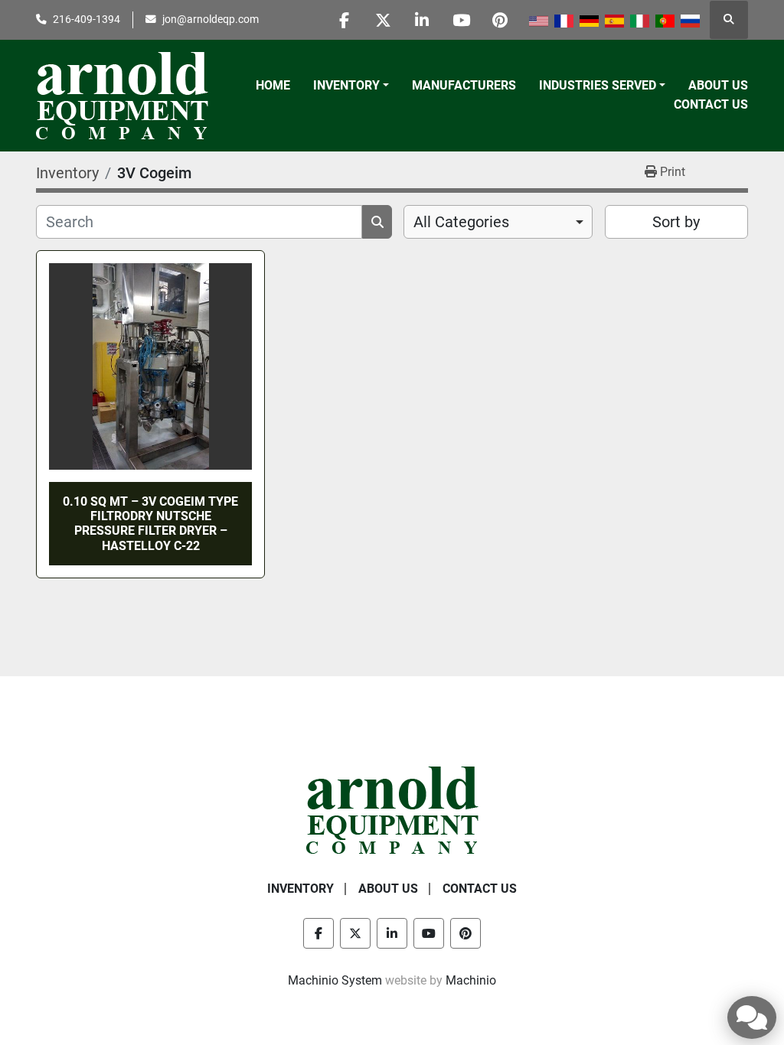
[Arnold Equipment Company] (392, 809)
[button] (351, 86)
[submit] (377, 222)
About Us (718, 85)
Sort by (676, 222)
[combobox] (498, 222)
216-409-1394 (86, 19)
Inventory (346, 85)
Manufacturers (464, 85)
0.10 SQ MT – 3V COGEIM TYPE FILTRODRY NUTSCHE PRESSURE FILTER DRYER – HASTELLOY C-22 (150, 523)
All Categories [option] (461, 222)
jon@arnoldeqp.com (210, 19)
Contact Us (711, 104)
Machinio (471, 980)
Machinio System (335, 980)
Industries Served (597, 85)
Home (273, 85)
